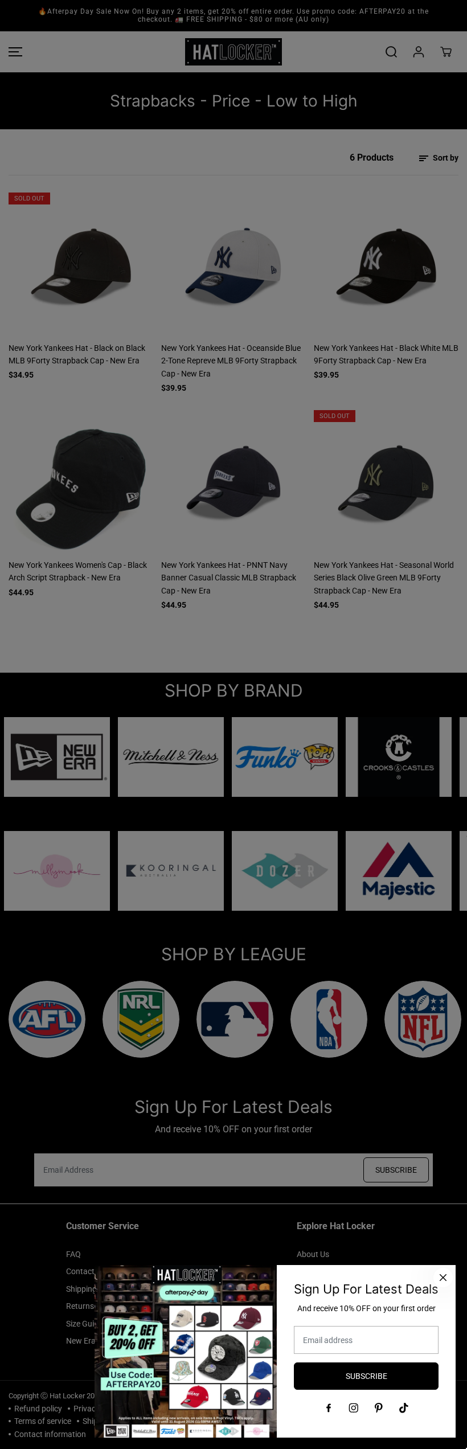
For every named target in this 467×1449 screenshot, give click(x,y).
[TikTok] (403, 1408)
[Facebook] (328, 1408)
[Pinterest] (378, 1408)
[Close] (443, 1277)
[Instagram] (353, 1408)
